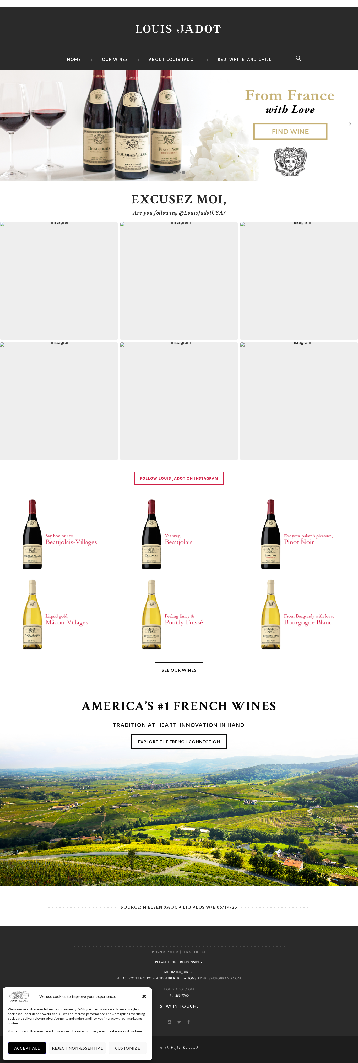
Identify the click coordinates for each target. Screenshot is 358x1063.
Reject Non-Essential (77, 1048)
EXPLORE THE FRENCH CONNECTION (179, 741)
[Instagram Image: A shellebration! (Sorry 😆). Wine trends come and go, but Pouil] (299, 281)
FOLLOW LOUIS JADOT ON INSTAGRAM (179, 478)
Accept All (27, 1048)
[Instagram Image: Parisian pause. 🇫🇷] (179, 281)
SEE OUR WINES (179, 669)
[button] (144, 996)
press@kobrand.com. (222, 978)
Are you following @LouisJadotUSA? (179, 212)
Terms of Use (194, 952)
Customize (127, 1048)
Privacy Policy (165, 952)
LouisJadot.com (179, 989)
